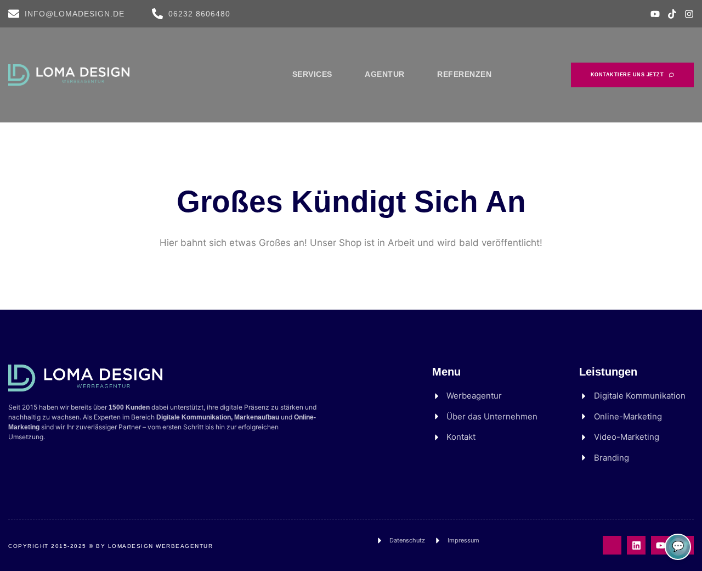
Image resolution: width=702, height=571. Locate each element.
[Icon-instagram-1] (612, 545)
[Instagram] (689, 14)
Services (312, 74)
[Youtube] (655, 14)
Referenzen (464, 74)
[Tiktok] (672, 14)
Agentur (385, 74)
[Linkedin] (636, 545)
